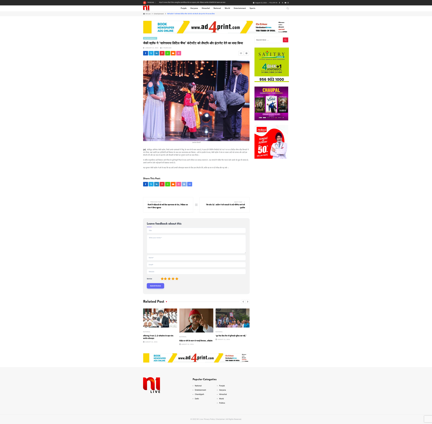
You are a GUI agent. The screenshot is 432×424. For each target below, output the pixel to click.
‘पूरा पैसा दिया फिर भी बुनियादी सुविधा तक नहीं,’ (231, 336)
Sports (252, 8)
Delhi (197, 399)
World (227, 8)
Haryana (194, 8)
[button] (243, 302)
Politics (222, 403)
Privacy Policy (209, 419)
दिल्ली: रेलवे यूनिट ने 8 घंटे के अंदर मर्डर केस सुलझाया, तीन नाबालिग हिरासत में (179, 2)
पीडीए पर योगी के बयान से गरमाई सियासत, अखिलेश (195, 341)
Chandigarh (199, 394)
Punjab (184, 8)
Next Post (238, 202)
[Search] (288, 8)
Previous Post (155, 202)
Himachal (206, 8)
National (217, 8)
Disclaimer (220, 419)
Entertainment (240, 8)
